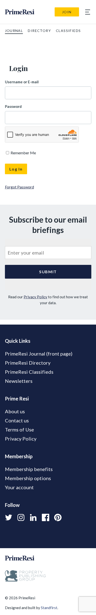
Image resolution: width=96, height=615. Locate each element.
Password (13, 106)
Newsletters (18, 381)
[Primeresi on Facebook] (45, 517)
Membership (18, 456)
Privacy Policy (35, 297)
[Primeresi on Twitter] (8, 517)
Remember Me (23, 152)
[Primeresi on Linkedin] (33, 517)
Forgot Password (19, 187)
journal (14, 31)
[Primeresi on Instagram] (21, 517)
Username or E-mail (22, 82)
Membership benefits (29, 469)
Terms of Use (19, 429)
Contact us (17, 420)
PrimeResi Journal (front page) (38, 354)
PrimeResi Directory (27, 363)
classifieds (68, 31)
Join (67, 12)
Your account (19, 487)
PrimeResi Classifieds (29, 372)
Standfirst (49, 607)
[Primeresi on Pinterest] (58, 517)
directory (39, 31)
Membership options (28, 478)
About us (15, 411)
